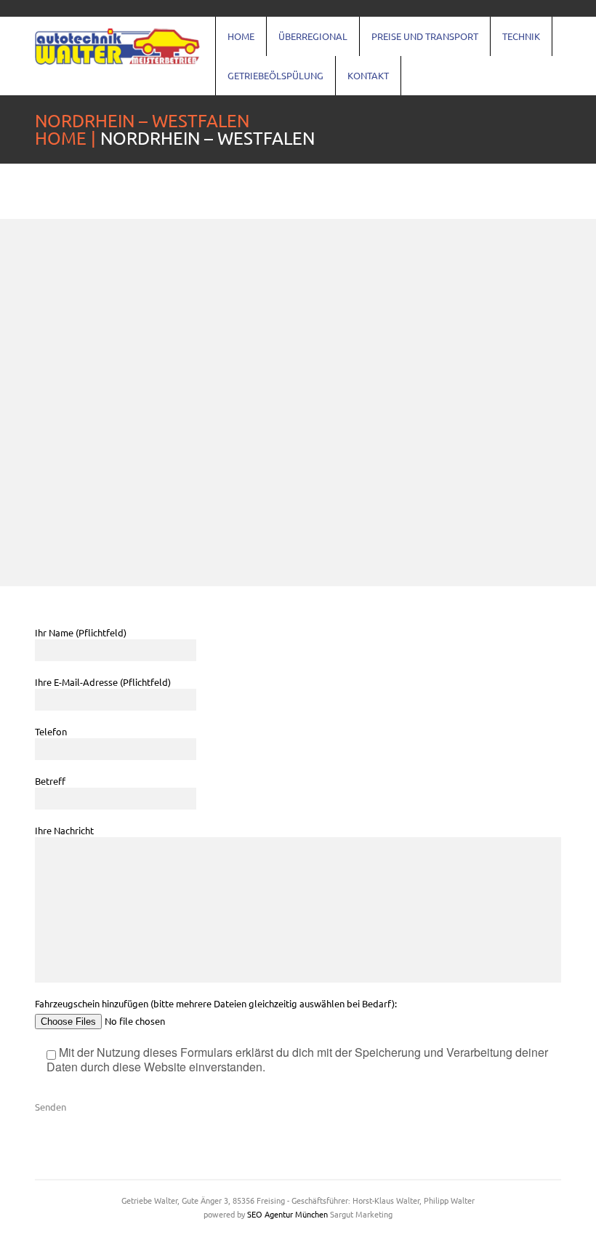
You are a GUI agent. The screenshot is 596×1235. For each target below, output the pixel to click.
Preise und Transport (424, 36)
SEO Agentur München (287, 1214)
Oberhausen (552, 360)
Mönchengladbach (279, 459)
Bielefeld (255, 360)
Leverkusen (551, 459)
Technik (521, 36)
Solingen (543, 483)
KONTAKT (368, 75)
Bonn (245, 384)
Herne (537, 508)
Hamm (538, 409)
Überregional (312, 36)
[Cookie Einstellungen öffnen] (32, 1216)
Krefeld (251, 508)
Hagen (538, 384)
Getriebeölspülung (275, 75)
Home (240, 36)
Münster (253, 409)
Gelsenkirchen (268, 434)
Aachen (251, 483)
